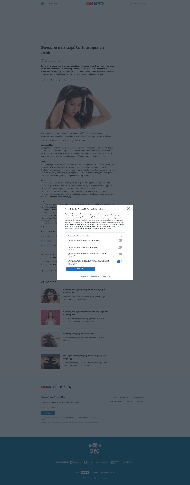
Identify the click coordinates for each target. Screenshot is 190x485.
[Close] (129, 209)
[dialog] (95, 242)
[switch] (119, 240)
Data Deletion (84, 276)
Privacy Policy (106, 276)
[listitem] (95, 236)
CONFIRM (80, 269)
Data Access (95, 276)
